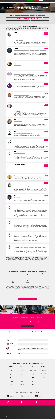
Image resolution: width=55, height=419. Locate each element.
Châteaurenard (11, 385)
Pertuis (33, 384)
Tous (11, 15)
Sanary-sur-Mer (44, 370)
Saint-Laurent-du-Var (43, 366)
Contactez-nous (8, 416)
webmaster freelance (35, 18)
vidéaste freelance (29, 18)
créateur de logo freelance (33, 15)
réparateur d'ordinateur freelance (21, 18)
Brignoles (11, 377)
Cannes (11, 380)
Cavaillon (11, 384)
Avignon (11, 373)
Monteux (33, 380)
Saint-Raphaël (43, 367)
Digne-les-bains (22, 366)
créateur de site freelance (41, 15)
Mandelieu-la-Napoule (33, 370)
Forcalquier (22, 370)
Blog (6, 415)
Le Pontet (33, 367)
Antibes (11, 367)
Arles (11, 370)
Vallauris (44, 377)
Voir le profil (46, 32)
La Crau (22, 380)
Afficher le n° (46, 63)
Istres (22, 377)
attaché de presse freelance (16, 15)
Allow (30, 20)
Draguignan (22, 367)
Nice (32, 381)
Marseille (33, 374)
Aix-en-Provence (11, 366)
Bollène (11, 374)
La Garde (22, 381)
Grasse (22, 374)
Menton (33, 377)
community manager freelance (25, 15)
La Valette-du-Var (22, 384)
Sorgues (44, 374)
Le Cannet (33, 366)
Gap (22, 373)
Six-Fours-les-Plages (43, 373)
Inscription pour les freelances (27, 325)
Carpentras (11, 381)
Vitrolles (44, 380)
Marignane (33, 373)
